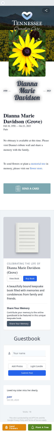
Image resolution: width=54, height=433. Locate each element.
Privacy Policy (19, 420)
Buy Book (30, 278)
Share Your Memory (18, 323)
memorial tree (38, 163)
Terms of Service (35, 420)
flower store (36, 168)
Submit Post (27, 373)
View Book (14, 278)
